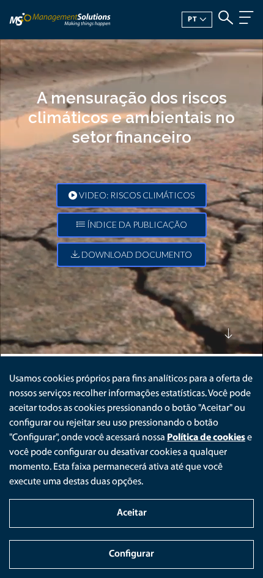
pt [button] (193, 19)
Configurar (131, 554)
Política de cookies (206, 438)
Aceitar (132, 513)
